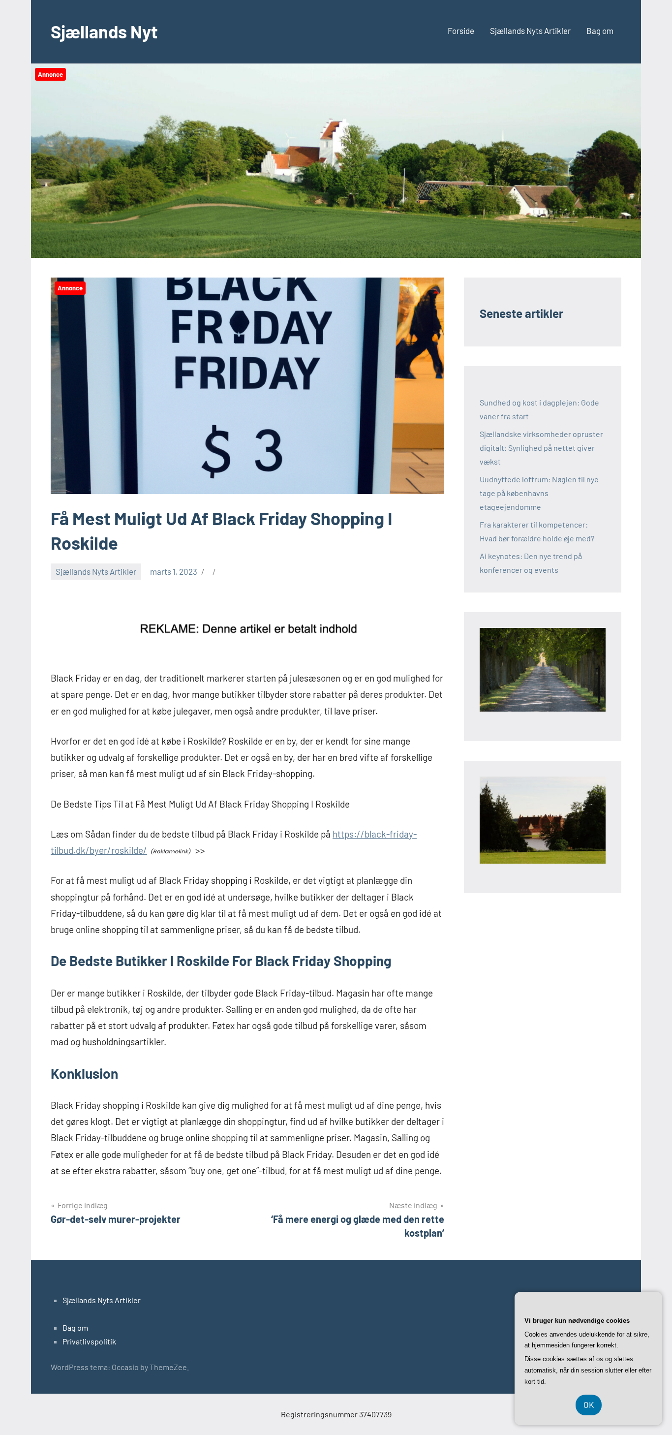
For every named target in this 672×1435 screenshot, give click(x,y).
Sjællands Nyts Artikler (530, 30)
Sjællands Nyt (104, 31)
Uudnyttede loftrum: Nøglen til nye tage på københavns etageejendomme (539, 492)
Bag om (599, 30)
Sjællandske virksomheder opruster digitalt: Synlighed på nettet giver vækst (541, 447)
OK (588, 1404)
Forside (461, 30)
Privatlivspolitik (89, 1341)
